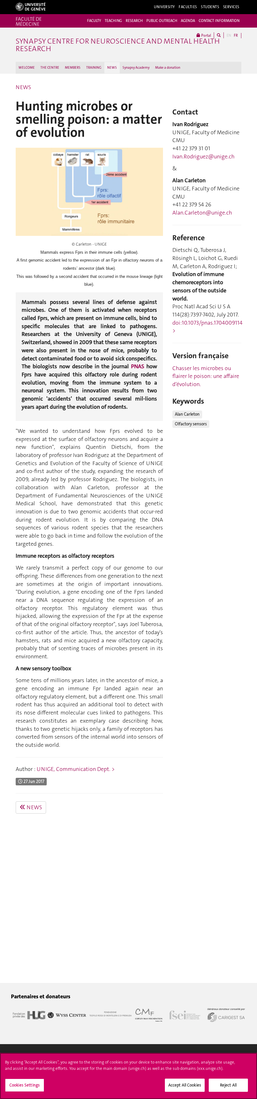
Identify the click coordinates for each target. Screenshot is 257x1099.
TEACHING (113, 20)
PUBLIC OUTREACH (161, 20)
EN (229, 35)
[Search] (218, 35)
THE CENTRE (49, 67)
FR (236, 35)
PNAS (138, 366)
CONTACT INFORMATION (219, 20)
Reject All (228, 1085)
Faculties (188, 6)
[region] (128, 1076)
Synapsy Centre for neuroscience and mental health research (118, 44)
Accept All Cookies (184, 1085)
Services (231, 6)
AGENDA (188, 20)
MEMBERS (73, 67)
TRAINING (94, 67)
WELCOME (26, 67)
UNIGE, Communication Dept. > (76, 769)
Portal (205, 35)
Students (210, 6)
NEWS (112, 67)
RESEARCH (134, 20)
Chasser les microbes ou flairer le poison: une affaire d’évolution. (205, 376)
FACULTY (94, 20)
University (164, 6)
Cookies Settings (24, 1085)
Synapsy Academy (136, 67)
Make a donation (167, 67)
